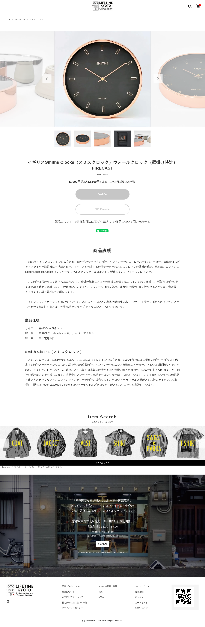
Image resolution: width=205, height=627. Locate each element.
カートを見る (141, 602)
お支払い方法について (72, 597)
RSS (100, 592)
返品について (63, 221)
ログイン (139, 597)
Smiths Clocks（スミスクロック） (30, 19)
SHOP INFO (102, 544)
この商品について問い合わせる (130, 221)
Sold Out (102, 194)
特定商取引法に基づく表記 (91, 221)
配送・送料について (71, 586)
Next (158, 78)
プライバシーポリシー (72, 608)
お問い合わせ (141, 608)
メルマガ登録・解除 (107, 586)
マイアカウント (142, 586)
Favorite (105, 209)
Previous (46, 78)
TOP (8, 19)
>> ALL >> (102, 462)
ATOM (101, 597)
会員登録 (139, 592)
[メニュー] (6, 6)
